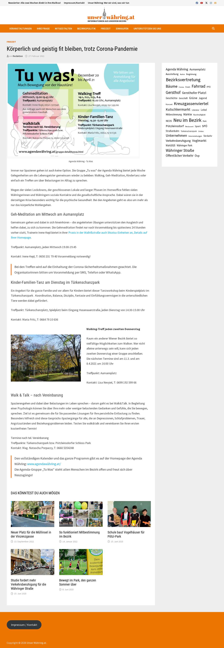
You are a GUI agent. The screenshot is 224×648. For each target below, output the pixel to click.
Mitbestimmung (174, 114)
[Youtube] (202, 3)
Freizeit (106, 28)
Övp (197, 155)
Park (204, 121)
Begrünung (191, 74)
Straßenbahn (172, 130)
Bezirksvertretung (183, 80)
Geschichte (171, 98)
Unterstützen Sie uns (147, 28)
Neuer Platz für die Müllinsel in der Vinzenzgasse (31, 534)
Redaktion (18, 56)
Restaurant (189, 126)
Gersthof (173, 92)
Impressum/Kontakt (74, 2)
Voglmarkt (199, 141)
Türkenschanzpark (189, 131)
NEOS (169, 120)
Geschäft (183, 98)
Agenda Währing (177, 69)
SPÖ (204, 126)
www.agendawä (38, 464)
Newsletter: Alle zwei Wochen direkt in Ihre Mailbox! (34, 2)
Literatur (195, 110)
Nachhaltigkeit (199, 115)
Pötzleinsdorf (175, 126)
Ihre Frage (43, 28)
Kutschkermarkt (178, 109)
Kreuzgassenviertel (191, 103)
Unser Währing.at (37, 642)
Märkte (187, 114)
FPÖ (209, 86)
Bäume (171, 86)
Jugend (203, 98)
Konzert (169, 104)
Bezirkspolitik (86, 28)
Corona (181, 87)
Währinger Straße (180, 150)
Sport (198, 126)
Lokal (204, 109)
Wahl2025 (170, 145)
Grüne (193, 98)
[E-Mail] (215, 3)
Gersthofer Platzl (194, 93)
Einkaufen (122, 28)
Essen (187, 87)
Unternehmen (176, 135)
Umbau (201, 131)
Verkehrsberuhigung (178, 141)
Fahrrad (198, 86)
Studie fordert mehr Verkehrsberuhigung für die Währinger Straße (28, 584)
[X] (206, 3)
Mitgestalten (63, 28)
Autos (182, 74)
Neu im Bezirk (187, 120)
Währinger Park (184, 145)
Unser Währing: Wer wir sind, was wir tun (108, 2)
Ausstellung (172, 74)
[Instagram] (211, 3)
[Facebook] (197, 3)
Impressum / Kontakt (24, 625)
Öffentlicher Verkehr (179, 155)
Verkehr (208, 135)
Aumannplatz (197, 69)
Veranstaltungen (20, 28)
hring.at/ (55, 464)
